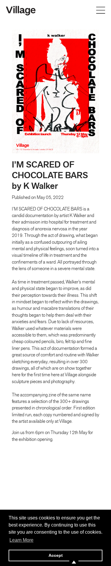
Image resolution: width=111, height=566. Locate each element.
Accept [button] (56, 555)
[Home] (21, 10)
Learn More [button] (21, 540)
